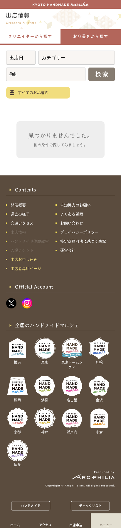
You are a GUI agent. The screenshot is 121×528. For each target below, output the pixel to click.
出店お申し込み (24, 259)
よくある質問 (71, 214)
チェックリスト (90, 505)
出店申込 (75, 524)
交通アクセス (22, 223)
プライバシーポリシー (79, 232)
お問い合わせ (71, 223)
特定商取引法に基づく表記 (83, 241)
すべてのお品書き (33, 92)
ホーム (15, 524)
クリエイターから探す (30, 36)
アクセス (45, 524)
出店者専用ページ (26, 268)
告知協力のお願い (75, 205)
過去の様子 (20, 214)
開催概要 (18, 205)
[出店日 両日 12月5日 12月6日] (21, 58)
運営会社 (67, 250)
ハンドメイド (31, 505)
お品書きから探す (90, 36)
